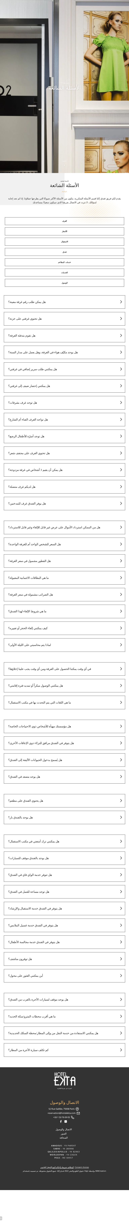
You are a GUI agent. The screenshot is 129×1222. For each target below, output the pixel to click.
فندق (65, 252)
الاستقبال (64, 241)
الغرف (64, 221)
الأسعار (64, 231)
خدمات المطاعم (64, 262)
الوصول (65, 283)
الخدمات (64, 272)
